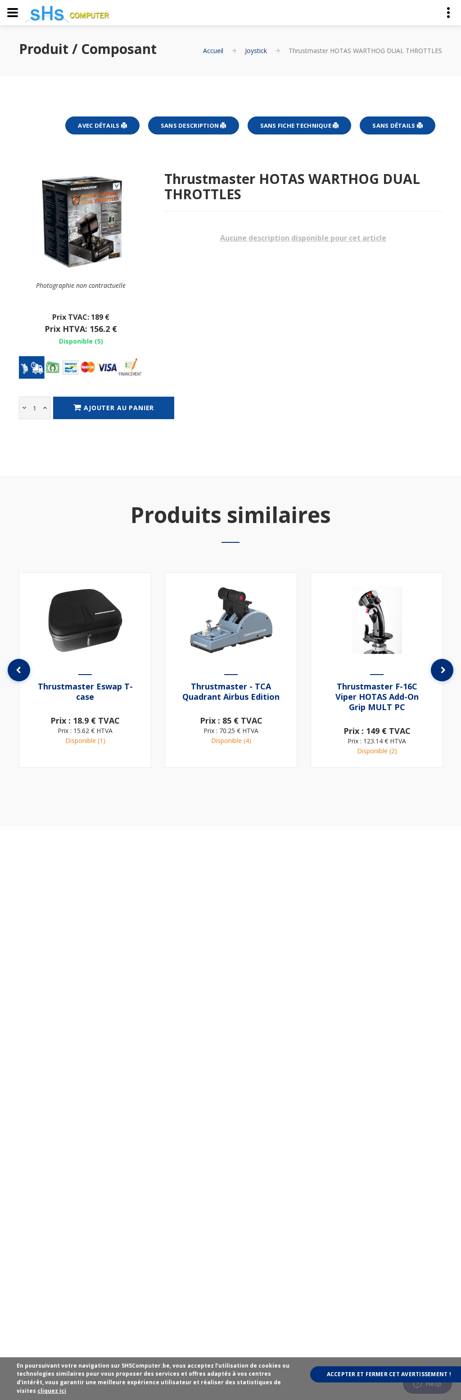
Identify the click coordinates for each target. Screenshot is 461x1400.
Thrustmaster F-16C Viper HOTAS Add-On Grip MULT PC (377, 696)
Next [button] (442, 670)
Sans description (190, 125)
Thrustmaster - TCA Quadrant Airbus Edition (231, 691)
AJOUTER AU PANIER (117, 407)
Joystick (256, 50)
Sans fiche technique (296, 125)
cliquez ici (51, 1391)
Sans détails (394, 125)
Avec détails (99, 125)
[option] (85, 670)
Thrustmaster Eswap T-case (85, 691)
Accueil (213, 50)
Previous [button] (19, 670)
